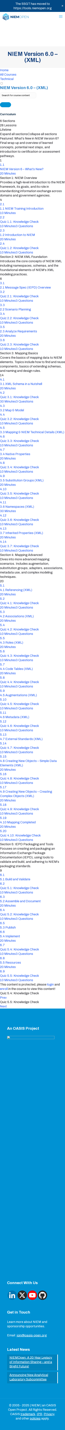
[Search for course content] (5, 104)
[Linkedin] (12, 1295)
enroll (4, 989)
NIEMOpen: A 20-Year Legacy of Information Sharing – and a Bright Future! (30, 1362)
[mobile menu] (60, 16)
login (50, 984)
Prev (3, 997)
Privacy (49, 1414)
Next (3, 1006)
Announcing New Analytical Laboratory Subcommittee (28, 1377)
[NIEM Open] (15, 17)
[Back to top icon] (58, 1423)
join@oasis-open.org (32, 1335)
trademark (28, 1414)
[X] (22, 1295)
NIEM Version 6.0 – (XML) (24, 88)
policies (35, 1418)
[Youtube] (32, 1295)
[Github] (42, 1295)
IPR (39, 1414)
